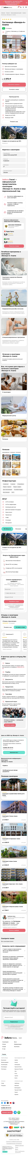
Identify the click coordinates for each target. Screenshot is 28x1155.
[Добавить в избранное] (23, 38)
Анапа (16, 1062)
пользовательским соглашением (16, 1025)
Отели (4, 1044)
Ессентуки (3, 1060)
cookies (3, 1149)
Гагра (2, 1083)
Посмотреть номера (14, 89)
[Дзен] (8, 1103)
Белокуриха (17, 1087)
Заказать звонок (7, 1112)
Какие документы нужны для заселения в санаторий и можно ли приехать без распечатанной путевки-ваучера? (14, 981)
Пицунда (3, 1085)
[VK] (5, 1103)
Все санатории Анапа (7, 941)
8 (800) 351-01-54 (8, 747)
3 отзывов (9, 28)
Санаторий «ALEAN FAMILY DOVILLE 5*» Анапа (13, 794)
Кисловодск (4, 1066)
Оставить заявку (10, 725)
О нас (3, 1049)
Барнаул (17, 1085)
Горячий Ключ (18, 1066)
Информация (18, 1044)
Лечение (18, 529)
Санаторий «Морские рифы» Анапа (12, 906)
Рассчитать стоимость (14, 84)
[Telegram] (15, 1112)
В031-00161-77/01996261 (14, 225)
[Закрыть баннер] (26, 3)
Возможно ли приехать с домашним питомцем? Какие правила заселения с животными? (14, 958)
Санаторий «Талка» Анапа (9, 816)
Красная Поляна (19, 1069)
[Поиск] (23, 7)
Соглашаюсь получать (15, 608)
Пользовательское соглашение (14, 1143)
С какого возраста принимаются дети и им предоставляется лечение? (14, 950)
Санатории (5, 1042)
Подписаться (14, 1021)
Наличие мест (14, 752)
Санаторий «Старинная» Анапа (11, 838)
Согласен (5, 1151)
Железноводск (4, 1062)
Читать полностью (7, 649)
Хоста (16, 1078)
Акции (4, 1046)
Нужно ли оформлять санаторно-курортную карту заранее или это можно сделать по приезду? (14, 965)
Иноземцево (4, 1064)
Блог (15, 1042)
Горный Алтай (18, 1090)
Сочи (16, 1073)
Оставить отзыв (20, 627)
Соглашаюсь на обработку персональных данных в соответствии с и (14, 606)
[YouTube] (10, 1103)
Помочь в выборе (14, 930)
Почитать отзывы (14, 246)
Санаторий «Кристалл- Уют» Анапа (12, 884)
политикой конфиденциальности (14, 607)
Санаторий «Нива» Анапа (9, 861)
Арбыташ (17, 1083)
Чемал (16, 1092)
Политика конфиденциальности (14, 1141)
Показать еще (14, 121)
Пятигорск (3, 1069)
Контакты (16, 1046)
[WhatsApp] (18, 1112)
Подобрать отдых (14, 601)
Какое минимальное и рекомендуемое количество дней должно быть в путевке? (14, 973)
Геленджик (17, 1064)
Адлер (16, 1060)
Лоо (15, 1071)
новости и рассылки (19, 608)
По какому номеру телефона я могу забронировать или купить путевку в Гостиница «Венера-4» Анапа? (14, 989)
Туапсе (16, 1075)
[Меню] (26, 7)
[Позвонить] (21, 7)
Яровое (16, 1094)
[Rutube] (13, 1103)
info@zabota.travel (5, 1105)
